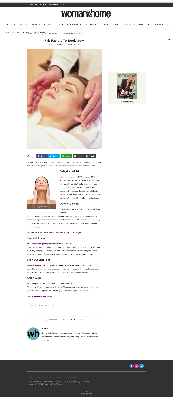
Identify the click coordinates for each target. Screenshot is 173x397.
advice (31, 306)
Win (116, 25)
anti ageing (42, 306)
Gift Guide (40, 32)
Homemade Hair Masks (42, 296)
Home (7, 25)
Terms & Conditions (36, 377)
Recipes (35, 25)
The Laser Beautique (36, 243)
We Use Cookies (71, 377)
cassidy (60, 44)
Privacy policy (59, 377)
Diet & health (20, 25)
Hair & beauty (74, 25)
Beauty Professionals (36, 265)
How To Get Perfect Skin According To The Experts (60, 232)
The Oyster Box (66, 283)
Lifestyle (129, 25)
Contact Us (49, 377)
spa (53, 306)
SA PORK (48, 25)
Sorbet (63, 212)
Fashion (59, 25)
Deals (26, 32)
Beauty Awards (12, 32)
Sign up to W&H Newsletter (52, 4)
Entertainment (92, 25)
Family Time (145, 25)
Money (107, 25)
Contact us (32, 4)
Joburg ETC (160, 25)
